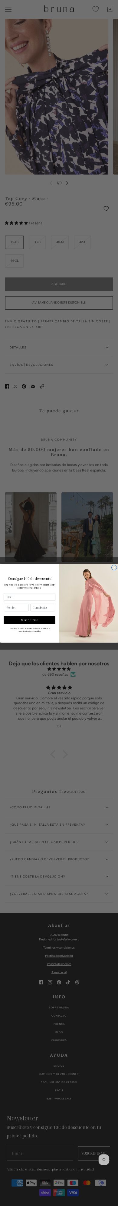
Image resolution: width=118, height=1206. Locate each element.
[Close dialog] (114, 567)
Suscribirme (29, 620)
